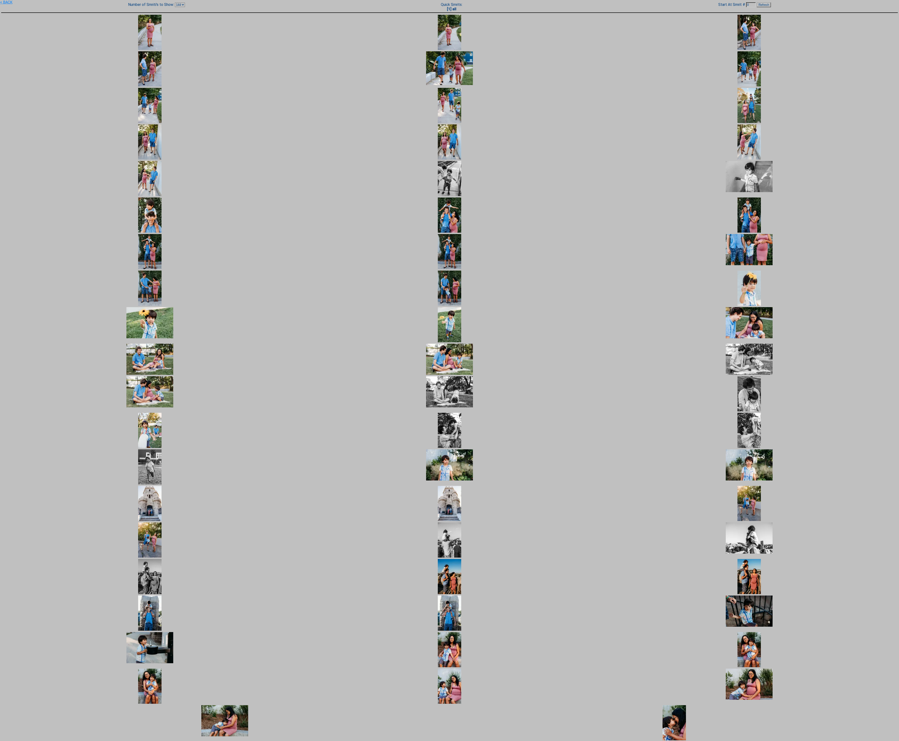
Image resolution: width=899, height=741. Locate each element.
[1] (449, 9)
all (454, 9)
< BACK (6, 2)
